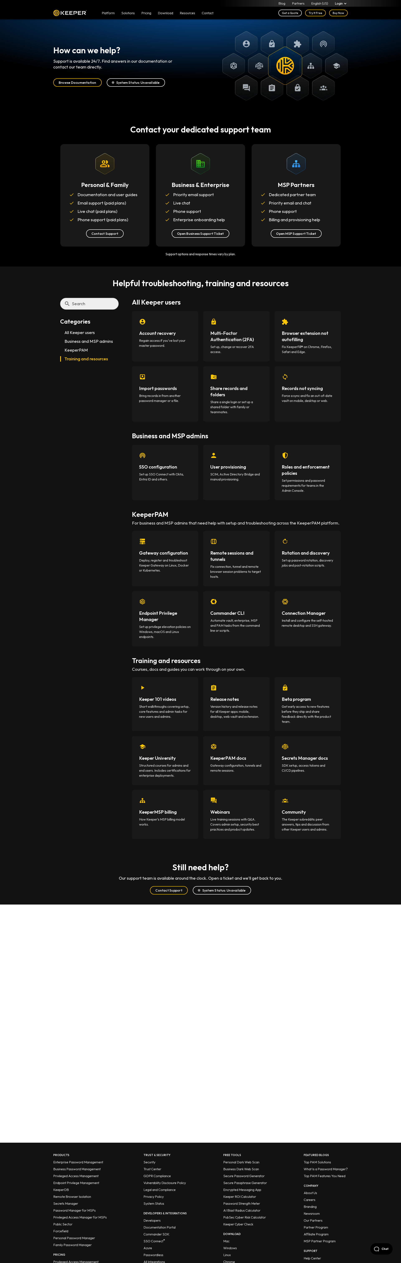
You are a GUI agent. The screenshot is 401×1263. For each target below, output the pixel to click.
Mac (226, 1241)
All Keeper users (80, 332)
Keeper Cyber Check (238, 1224)
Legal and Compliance (159, 1190)
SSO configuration (158, 467)
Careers (309, 1200)
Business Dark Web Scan (241, 1169)
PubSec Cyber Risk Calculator (244, 1217)
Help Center (312, 1258)
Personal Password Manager (74, 1238)
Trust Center (152, 1169)
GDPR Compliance (157, 1176)
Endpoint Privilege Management (76, 1183)
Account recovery (157, 333)
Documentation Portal (159, 1227)
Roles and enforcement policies (306, 470)
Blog (281, 3)
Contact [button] (207, 13)
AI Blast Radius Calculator (241, 1210)
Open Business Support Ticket (200, 233)
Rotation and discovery (306, 553)
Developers (152, 1220)
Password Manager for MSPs (74, 1210)
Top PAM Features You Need (324, 1176)
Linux (227, 1255)
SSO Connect (154, 1241)
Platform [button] (108, 13)
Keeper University (157, 758)
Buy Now (338, 13)
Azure (147, 1248)
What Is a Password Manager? (326, 1169)
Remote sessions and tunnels (231, 556)
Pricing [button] (146, 13)
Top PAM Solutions (317, 1162)
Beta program (296, 699)
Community (294, 812)
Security (149, 1162)
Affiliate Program (316, 1234)
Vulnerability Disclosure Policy (164, 1183)
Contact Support (104, 233)
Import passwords (158, 388)
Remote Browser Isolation (72, 1196)
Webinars (220, 812)
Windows (230, 1248)
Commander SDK (156, 1234)
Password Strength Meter (241, 1203)
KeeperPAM (76, 350)
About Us (310, 1193)
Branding (310, 1207)
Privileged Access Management (76, 1176)
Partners (298, 3)
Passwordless (153, 1255)
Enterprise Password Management (78, 1162)
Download (165, 13)
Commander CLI (227, 613)
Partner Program (316, 1227)
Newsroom (312, 1213)
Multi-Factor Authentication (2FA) (232, 336)
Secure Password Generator (244, 1176)
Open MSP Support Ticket (296, 233)
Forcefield (60, 1231)
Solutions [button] (128, 13)
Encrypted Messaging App (242, 1190)
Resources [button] (187, 13)
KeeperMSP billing (158, 812)
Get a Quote (290, 13)
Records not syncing (302, 388)
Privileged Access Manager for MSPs (80, 1217)
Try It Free (315, 13)
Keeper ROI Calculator (239, 1196)
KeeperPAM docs (228, 758)
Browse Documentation (77, 82)
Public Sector (62, 1224)
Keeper (70, 13)
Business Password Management (77, 1169)
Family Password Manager (72, 1245)
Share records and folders (228, 391)
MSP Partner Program (320, 1241)
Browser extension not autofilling (305, 336)
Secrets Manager (65, 1203)
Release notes (224, 699)
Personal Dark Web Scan (241, 1162)
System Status (153, 1203)
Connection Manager (304, 613)
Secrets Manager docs (305, 758)
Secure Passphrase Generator (245, 1183)
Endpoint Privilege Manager (158, 616)
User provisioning (228, 467)
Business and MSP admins (89, 341)
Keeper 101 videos (157, 699)
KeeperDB (61, 1190)
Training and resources (86, 359)
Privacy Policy (153, 1196)
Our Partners (313, 1220)
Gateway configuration (163, 553)
